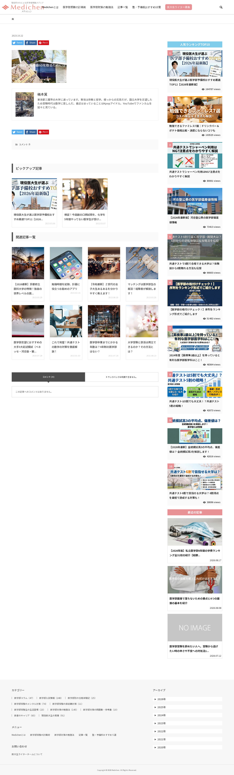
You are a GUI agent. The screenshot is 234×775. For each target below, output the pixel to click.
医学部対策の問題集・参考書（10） (101, 710)
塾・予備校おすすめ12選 (146, 7)
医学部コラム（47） (24, 698)
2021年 (161, 739)
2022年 (161, 731)
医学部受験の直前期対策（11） (68, 704)
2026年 (161, 699)
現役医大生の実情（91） (53, 715)
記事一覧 (123, 7)
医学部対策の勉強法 (101, 7)
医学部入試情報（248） (51, 698)
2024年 (161, 715)
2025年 (161, 707)
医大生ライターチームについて (27, 754)
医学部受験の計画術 (74, 7)
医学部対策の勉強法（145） (64, 710)
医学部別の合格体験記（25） (82, 698)
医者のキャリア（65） (25, 715)
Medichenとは (50, 7)
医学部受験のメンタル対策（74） (31, 704)
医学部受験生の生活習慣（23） (29, 710)
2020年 (161, 747)
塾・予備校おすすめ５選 (104, 735)
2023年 (161, 723)
